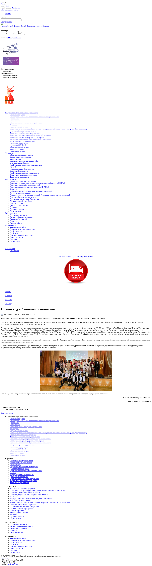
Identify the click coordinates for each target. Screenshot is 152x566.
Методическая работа (18, 227)
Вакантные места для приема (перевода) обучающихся (30, 135)
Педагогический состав (19, 127)
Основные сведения (17, 115)
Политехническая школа (19, 143)
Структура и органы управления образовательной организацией (34, 117)
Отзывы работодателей (18, 219)
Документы (14, 119)
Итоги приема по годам (19, 205)
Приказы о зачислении (18, 209)
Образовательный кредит (19, 147)
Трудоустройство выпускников (21, 217)
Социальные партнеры (18, 215)
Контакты (4, 558)
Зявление (13, 189)
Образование (15, 121)
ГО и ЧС (13, 167)
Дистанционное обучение (19, 163)
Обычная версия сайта (9, 10)
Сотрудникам (10, 225)
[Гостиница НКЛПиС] (76, 284)
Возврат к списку (7, 413)
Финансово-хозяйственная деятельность (25, 133)
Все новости (10, 249)
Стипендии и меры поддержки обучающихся (27, 137)
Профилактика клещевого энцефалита (24, 173)
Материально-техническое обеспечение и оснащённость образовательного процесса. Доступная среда (48, 129)
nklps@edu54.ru (12, 564)
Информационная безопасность (22, 169)
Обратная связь (15, 211)
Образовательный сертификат (21, 201)
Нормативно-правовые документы (23, 181)
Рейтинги (13, 207)
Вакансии (13, 239)
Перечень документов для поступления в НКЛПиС (29, 187)
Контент (8, 296)
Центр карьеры (15, 159)
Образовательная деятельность (21, 155)
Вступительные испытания (20, 193)
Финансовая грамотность (19, 177)
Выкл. (17, 8)
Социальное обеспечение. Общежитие (24, 199)
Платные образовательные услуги (23, 131)
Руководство (14, 125)
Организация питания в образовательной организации (30, 139)
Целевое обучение (17, 149)
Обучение (13, 221)
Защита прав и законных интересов (23, 175)
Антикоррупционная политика (21, 235)
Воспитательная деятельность (21, 157)
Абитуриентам (10, 179)
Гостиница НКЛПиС (18, 145)
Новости (8, 300)
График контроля (16, 237)
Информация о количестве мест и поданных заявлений (31, 191)
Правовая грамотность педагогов (22, 229)
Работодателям (11, 213)
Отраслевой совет (16, 223)
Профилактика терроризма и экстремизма (26, 165)
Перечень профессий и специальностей (25, 185)
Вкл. (13, 8)
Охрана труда (15, 241)
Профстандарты (16, 231)
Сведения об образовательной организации (21, 113)
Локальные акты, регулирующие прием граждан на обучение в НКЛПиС (37, 183)
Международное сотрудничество (22, 141)
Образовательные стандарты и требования (26, 123)
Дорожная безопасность (19, 171)
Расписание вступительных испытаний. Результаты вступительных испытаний (40, 195)
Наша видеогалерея (17, 151)
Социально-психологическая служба (24, 161)
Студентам (9, 153)
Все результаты (6, 22)
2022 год (8, 304)
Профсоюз (14, 233)
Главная (8, 14)
